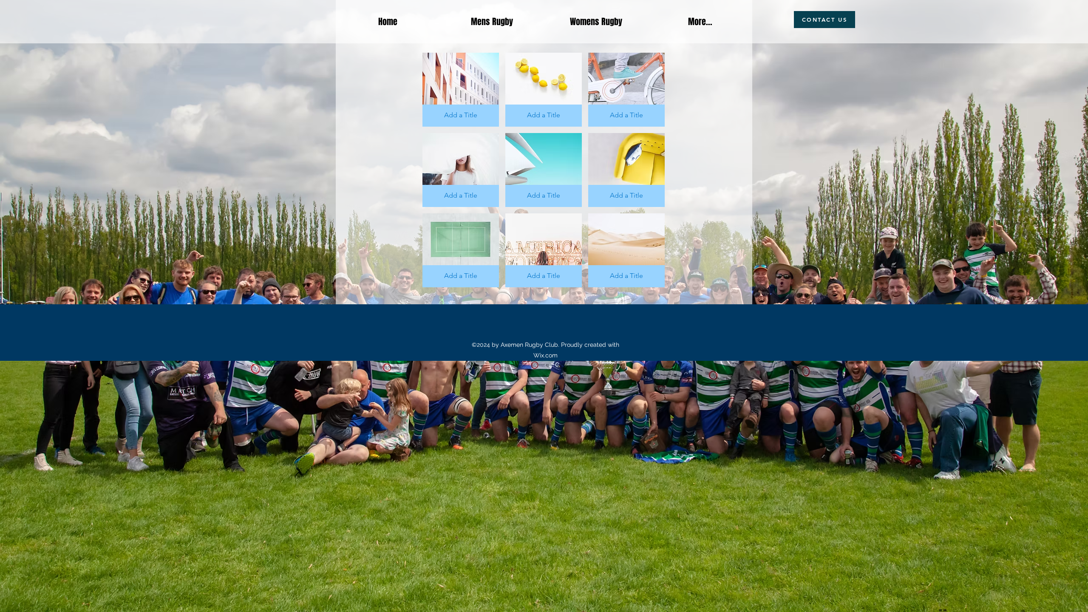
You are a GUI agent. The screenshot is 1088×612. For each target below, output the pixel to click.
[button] (460, 90)
